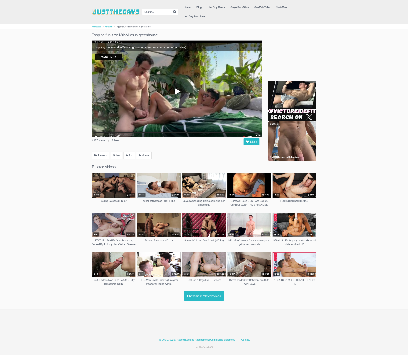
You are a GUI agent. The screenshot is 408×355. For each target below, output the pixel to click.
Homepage (96, 26)
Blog (199, 7)
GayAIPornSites (239, 7)
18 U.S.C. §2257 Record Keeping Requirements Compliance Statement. (197, 339)
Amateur (108, 26)
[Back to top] (399, 345)
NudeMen (281, 7)
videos (145, 155)
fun (130, 155)
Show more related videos (204, 296)
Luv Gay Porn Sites (195, 16)
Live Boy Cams (216, 7)
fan (118, 155)
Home (187, 7)
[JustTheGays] (116, 12)
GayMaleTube (262, 7)
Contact (245, 339)
